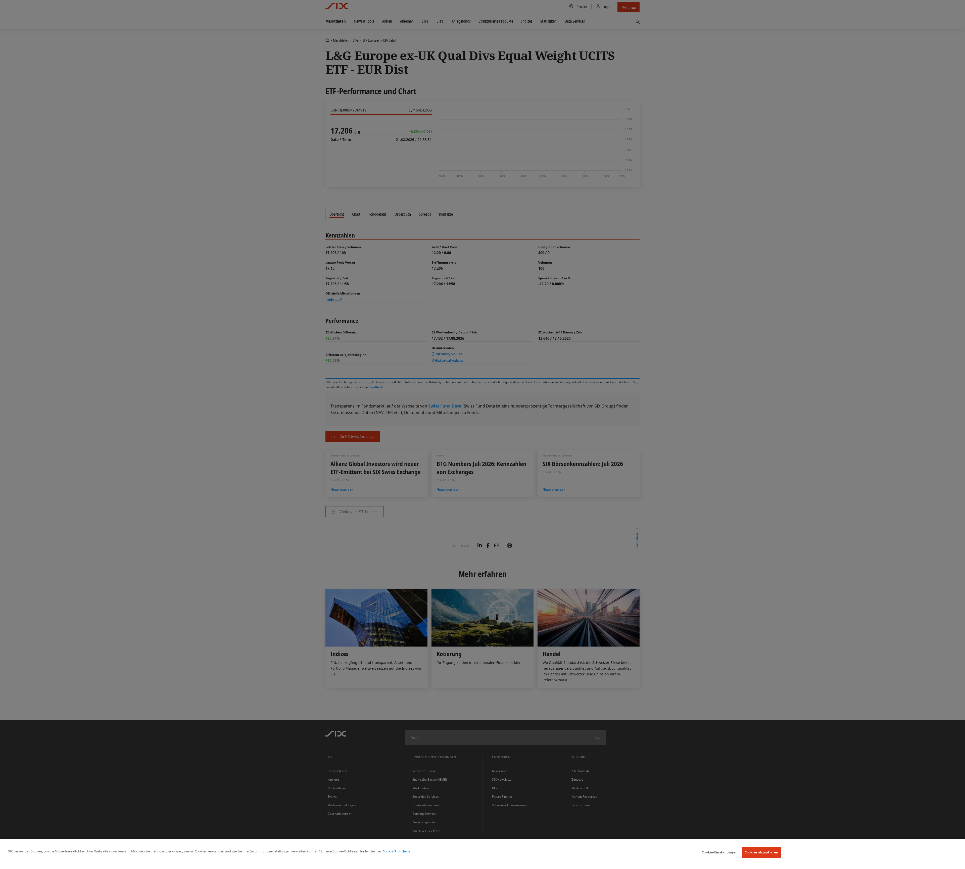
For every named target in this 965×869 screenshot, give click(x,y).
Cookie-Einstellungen (720, 852)
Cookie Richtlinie (396, 851)
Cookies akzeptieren (761, 852)
